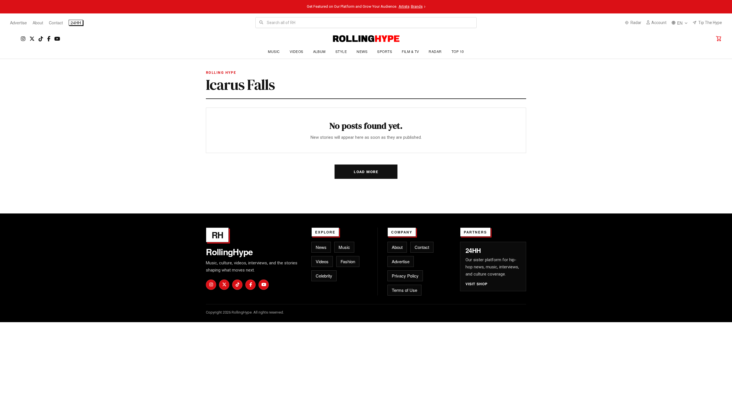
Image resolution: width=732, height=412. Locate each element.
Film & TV (410, 51)
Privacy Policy (405, 276)
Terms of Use (404, 290)
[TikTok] (41, 39)
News (362, 51)
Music (274, 51)
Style (341, 51)
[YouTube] (57, 39)
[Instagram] (23, 39)
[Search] (261, 22)
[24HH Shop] (718, 38)
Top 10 (457, 51)
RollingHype (229, 251)
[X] (32, 39)
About (38, 23)
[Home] (366, 38)
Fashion (348, 261)
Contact (56, 23)
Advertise (18, 23)
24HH (76, 22)
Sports (384, 51)
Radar (435, 51)
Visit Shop (477, 284)
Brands (417, 6)
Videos (296, 51)
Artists (404, 6)
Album (319, 51)
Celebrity (324, 276)
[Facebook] (48, 39)
